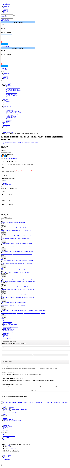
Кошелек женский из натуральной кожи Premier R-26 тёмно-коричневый (17, 289)
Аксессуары (8, 85)
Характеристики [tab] (8, 184)
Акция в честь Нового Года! (9, 412)
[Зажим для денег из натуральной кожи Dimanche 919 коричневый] (35, 227)
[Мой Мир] (5, 156)
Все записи (3, 414)
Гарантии (5, 10)
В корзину (3, 150)
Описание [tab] (6, 183)
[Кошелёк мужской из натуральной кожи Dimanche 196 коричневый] (35, 251)
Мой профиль (6, 437)
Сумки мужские (7, 84)
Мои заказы (6, 434)
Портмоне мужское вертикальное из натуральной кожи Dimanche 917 (17, 263)
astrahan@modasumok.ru (10, 448)
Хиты (4, 100)
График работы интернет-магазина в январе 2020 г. (15, 409)
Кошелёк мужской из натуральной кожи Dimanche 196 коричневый (16, 254)
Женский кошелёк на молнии (23, 402)
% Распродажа (6, 101)
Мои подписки (6, 439)
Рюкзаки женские (10, 86)
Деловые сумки (4, 402)
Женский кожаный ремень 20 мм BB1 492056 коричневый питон (16, 246)
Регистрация (7, 4)
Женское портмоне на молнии (37, 402)
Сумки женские (7, 83)
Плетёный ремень (49, 402)
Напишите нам (5, 20)
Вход (5, 3)
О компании (6, 6)
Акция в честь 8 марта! (8, 407)
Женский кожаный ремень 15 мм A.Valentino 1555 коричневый (15, 238)
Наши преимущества (8, 419)
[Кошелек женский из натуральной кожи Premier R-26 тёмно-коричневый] (35, 286)
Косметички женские (11, 94)
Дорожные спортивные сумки (13, 88)
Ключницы (8, 98)
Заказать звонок (5, 46)
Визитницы (8, 96)
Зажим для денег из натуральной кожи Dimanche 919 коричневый (16, 230)
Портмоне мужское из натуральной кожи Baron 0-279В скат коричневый (17, 297)
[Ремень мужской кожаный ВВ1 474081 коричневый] (35, 302)
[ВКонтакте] (1, 156)
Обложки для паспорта (11, 95)
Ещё (4, 12)
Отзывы (5, 102)
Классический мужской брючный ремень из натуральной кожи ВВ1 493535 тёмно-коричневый (23, 313)
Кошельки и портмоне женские (13, 89)
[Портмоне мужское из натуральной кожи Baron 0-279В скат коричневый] (35, 294)
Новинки (5, 99)
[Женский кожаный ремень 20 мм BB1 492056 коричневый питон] (35, 243)
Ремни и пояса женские (11, 93)
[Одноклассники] (3, 156)
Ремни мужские (9, 91)
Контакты (5, 11)
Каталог (3, 318)
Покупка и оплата (7, 7)
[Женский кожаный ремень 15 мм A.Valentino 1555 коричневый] (35, 235)
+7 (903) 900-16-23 (5, 19)
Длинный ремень (12, 402)
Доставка (5, 9)
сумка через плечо (57, 402)
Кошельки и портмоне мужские (13, 90)
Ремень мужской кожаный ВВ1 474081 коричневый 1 (13, 222)
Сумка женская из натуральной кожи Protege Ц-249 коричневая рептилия (18, 281)
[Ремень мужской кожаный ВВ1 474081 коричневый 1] (35, 220)
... (3, 104)
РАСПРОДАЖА (7, 338)
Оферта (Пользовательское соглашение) (12, 420)
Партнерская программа (9, 436)
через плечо (64, 402)
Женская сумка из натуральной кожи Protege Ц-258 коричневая (15, 272)
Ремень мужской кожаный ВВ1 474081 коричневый (13, 305)
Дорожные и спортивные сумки (10, 324)
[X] (7, 156)
